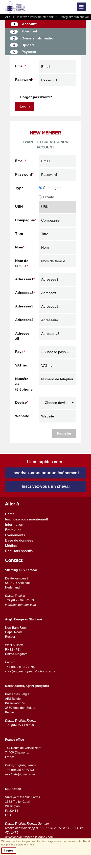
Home (10, 514)
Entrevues (13, 530)
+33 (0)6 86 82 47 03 (19, 770)
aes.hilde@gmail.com (20, 774)
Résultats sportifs (19, 551)
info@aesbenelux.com (20, 605)
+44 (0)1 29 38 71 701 (20, 667)
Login (25, 106)
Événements (15, 535)
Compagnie (51, 188)
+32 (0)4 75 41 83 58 (19, 725)
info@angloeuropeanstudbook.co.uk (30, 671)
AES (8, 17)
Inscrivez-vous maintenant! (33, 17)
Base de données (19, 540)
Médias (11, 546)
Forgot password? (36, 97)
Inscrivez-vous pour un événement (45, 473)
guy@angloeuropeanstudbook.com (29, 837)
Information (14, 524)
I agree (8, 850)
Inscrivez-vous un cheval (46, 486)
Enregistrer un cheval (72, 17)
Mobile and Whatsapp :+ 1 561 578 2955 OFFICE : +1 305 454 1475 (44, 830)
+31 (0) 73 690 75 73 (19, 600)
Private (48, 197)
